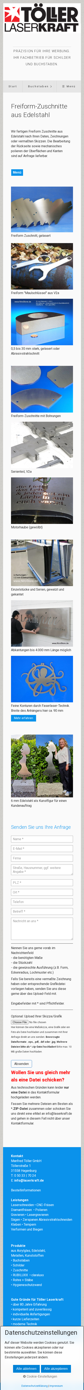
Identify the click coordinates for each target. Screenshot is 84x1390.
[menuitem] (12, 86)
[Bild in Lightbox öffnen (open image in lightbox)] (42, 209)
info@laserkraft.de (59, 1114)
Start (13, 86)
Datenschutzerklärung (34, 1385)
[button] (23, 718)
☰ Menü (69, 86)
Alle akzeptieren (56, 1368)
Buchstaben (38, 86)
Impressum (56, 1385)
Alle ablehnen (26, 1368)
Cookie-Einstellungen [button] (41, 1376)
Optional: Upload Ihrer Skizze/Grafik (36, 1016)
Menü (17, 172)
